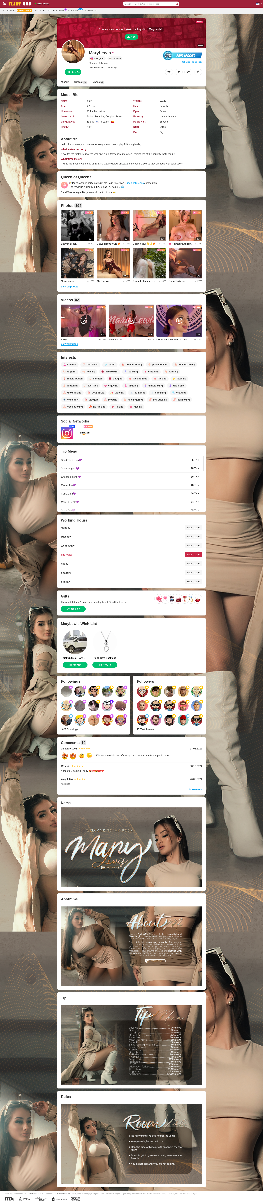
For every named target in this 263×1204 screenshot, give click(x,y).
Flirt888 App (91, 11)
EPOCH (57, 1194)
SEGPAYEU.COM (69, 1194)
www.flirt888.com (36, 1194)
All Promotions (56, 11)
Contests (73, 11)
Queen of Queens (134, 183)
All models (8, 11)
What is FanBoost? (192, 62)
